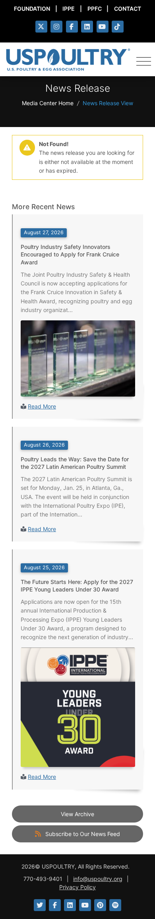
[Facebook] (72, 27)
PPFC (94, 8)
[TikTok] (118, 27)
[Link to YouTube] (85, 905)
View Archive (77, 814)
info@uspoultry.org (97, 878)
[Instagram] (56, 27)
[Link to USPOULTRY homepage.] (68, 59)
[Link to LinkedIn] (70, 905)
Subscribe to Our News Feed (82, 833)
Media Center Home (48, 103)
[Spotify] (115, 905)
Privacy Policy (77, 887)
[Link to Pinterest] (100, 905)
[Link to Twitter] (40, 905)
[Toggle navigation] (143, 60)
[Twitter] (41, 27)
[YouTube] (102, 27)
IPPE (68, 8)
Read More (42, 406)
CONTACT (127, 8)
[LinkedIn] (87, 27)
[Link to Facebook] (55, 905)
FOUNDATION (32, 8)
